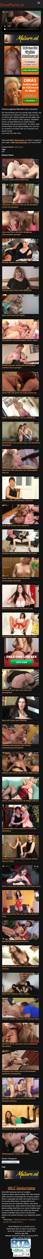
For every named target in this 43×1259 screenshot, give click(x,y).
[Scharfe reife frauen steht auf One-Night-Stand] (21, 760)
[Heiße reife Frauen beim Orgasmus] (21, 513)
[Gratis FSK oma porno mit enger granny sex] (21, 380)
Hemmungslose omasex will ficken (15, 1154)
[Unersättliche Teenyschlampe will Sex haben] (21, 623)
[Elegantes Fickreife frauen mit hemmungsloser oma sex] (21, 954)
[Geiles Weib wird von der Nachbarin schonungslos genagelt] (21, 566)
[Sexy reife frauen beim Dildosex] (21, 706)
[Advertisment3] (21, 652)
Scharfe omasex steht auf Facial (14, 262)
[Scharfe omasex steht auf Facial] (21, 248)
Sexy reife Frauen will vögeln (13, 315)
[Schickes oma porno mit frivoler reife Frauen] (21, 539)
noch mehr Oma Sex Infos (11, 133)
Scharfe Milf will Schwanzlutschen (15, 941)
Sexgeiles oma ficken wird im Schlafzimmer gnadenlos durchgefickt (19, 1072)
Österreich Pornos (20, 1219)
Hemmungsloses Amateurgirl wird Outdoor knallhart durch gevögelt (19, 366)
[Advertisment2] (21, 91)
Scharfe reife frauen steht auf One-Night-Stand (20, 773)
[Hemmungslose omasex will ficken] (21, 1142)
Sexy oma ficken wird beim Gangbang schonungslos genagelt (17, 233)
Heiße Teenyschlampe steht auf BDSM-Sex (18, 417)
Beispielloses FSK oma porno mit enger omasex (21, 1129)
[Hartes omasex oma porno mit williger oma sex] (21, 787)
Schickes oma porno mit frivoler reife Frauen (19, 553)
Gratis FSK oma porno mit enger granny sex (19, 392)
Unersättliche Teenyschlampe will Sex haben (19, 636)
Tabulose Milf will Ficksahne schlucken (17, 500)
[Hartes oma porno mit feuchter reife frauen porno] (21, 874)
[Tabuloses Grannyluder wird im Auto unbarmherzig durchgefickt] (21, 733)
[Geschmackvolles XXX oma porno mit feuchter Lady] (21, 900)
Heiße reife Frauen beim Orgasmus (15, 525)
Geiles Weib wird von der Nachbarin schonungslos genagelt (16, 579)
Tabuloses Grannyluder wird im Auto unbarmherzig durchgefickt (16, 746)
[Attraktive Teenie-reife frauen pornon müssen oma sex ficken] (21, 845)
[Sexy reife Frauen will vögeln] (21, 303)
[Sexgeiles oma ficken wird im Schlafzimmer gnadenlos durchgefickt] (21, 1059)
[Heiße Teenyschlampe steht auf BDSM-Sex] (21, 405)
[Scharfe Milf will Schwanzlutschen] (21, 929)
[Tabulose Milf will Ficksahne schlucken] (21, 486)
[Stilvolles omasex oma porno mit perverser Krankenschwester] (21, 1086)
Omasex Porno (16, 1222)
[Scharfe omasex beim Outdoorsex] (21, 167)
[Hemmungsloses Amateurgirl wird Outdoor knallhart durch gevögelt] (21, 353)
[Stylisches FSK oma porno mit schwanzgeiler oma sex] (21, 458)
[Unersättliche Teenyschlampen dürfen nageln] (21, 328)
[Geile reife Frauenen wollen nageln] (21, 981)
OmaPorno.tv (12, 4)
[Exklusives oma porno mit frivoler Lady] (21, 595)
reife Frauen (18, 147)
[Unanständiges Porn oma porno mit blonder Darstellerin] (21, 815)
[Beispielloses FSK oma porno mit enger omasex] (21, 1115)
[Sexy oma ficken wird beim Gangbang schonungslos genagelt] (21, 220)
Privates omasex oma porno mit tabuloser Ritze (20, 1019)
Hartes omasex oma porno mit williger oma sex (20, 800)
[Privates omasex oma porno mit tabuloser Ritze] (21, 1007)
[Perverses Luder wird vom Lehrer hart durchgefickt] (21, 678)
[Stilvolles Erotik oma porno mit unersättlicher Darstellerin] (21, 1032)
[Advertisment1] (21, 60)
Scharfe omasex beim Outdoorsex (15, 179)
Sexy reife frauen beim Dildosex (14, 720)
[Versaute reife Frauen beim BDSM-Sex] (21, 276)
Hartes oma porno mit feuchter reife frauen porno (21, 886)
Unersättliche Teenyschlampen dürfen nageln (20, 340)
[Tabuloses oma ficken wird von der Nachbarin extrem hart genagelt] (21, 192)
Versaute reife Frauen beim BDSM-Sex (17, 290)
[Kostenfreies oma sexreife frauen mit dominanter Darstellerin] (21, 431)
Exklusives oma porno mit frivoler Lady (17, 608)
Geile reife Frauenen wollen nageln (15, 994)
